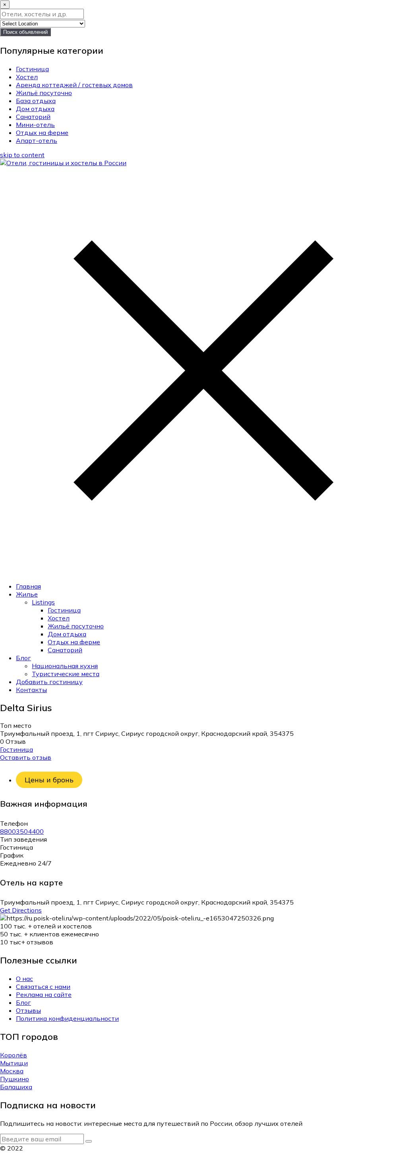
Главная (28, 586)
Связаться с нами (43, 987)
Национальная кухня (65, 666)
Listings (43, 602)
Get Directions (21, 910)
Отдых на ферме (42, 132)
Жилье (27, 594)
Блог (23, 658)
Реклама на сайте (44, 994)
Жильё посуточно (44, 93)
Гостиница (32, 69)
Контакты (31, 690)
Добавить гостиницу (49, 682)
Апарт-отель (36, 140)
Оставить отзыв (25, 757)
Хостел (27, 77)
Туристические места (65, 674)
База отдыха (36, 101)
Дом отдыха (35, 109)
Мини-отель (35, 125)
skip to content (22, 155)
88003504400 (22, 831)
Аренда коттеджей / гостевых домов (74, 85)
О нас (24, 979)
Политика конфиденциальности (67, 1018)
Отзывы (28, 1010)
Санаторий (33, 117)
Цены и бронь (49, 779)
